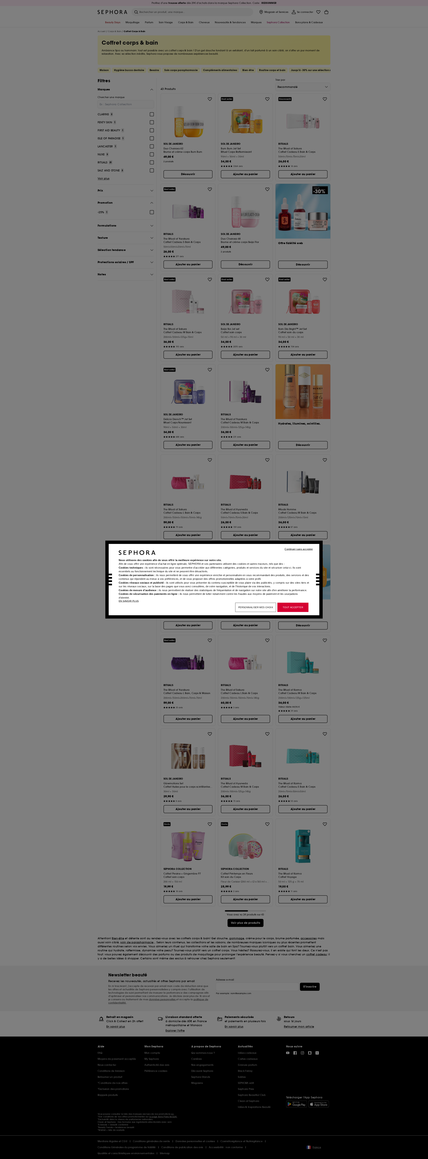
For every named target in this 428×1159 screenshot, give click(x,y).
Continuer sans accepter (299, 549)
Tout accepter (293, 607)
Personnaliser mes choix (255, 607)
